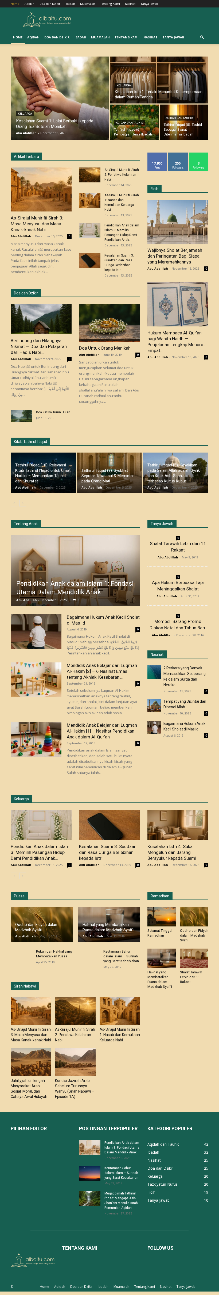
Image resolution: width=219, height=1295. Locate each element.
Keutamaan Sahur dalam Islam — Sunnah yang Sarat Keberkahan (121, 956)
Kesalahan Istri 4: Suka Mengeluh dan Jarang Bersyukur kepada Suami (171, 852)
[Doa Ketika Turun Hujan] (21, 416)
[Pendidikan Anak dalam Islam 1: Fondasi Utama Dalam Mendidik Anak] (75, 570)
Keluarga (25, 113)
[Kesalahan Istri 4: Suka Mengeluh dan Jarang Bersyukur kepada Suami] (177, 825)
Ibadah (70, 4)
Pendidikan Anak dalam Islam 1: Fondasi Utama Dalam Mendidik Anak (121, 1147)
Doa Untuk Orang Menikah (105, 348)
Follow (178, 155)
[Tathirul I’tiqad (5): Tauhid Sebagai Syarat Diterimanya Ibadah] (184, 122)
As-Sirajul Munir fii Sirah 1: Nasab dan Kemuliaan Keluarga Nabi (120, 1034)
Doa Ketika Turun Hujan (53, 412)
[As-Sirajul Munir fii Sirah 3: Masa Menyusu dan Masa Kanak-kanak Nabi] (41, 189)
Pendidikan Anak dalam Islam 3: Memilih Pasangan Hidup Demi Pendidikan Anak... (40, 852)
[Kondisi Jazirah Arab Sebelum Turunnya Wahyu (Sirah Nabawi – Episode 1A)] (75, 1062)
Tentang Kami (110, 4)
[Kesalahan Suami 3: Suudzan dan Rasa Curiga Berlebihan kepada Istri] (89, 260)
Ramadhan (160, 896)
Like (157, 155)
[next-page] (22, 503)
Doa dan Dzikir (50, 4)
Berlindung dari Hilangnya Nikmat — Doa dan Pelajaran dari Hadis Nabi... (39, 346)
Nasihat (130, 4)
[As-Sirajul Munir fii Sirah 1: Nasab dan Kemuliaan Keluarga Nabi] (89, 200)
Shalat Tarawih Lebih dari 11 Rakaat (191, 977)
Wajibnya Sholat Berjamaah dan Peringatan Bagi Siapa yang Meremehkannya (174, 256)
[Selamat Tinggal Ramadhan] (161, 916)
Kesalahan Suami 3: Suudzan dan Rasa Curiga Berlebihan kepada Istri (107, 852)
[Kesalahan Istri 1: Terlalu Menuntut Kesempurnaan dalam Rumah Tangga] (159, 80)
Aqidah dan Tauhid (129, 122)
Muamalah (87, 4)
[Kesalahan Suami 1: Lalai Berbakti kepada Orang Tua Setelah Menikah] (60, 98)
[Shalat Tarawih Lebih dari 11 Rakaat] (194, 958)
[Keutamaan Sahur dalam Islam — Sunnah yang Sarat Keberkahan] (89, 1173)
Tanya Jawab (149, 4)
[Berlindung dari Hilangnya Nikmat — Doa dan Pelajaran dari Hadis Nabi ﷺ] (41, 319)
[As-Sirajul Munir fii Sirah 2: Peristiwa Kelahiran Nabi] (89, 174)
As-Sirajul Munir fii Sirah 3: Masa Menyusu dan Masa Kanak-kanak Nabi (37, 223)
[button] (201, 37)
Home (15, 4)
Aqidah (29, 4)
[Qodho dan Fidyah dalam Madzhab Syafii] (194, 916)
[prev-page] (14, 503)
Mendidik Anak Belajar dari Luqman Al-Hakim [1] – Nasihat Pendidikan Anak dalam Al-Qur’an (102, 731)
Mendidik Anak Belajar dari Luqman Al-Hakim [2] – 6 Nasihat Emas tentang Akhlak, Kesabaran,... (102, 671)
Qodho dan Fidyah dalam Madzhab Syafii (194, 935)
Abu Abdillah (21, 236)
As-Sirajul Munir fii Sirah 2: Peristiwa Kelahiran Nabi (121, 174)
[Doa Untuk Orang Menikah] (109, 323)
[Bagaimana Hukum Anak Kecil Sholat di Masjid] (36, 631)
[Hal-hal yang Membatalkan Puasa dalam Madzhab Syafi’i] (161, 958)
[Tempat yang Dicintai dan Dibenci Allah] (154, 705)
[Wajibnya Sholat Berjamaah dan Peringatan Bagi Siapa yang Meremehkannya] (177, 222)
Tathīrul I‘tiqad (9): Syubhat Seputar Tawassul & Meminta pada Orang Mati (107, 475)
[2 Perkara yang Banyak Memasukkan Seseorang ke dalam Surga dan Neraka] (154, 672)
